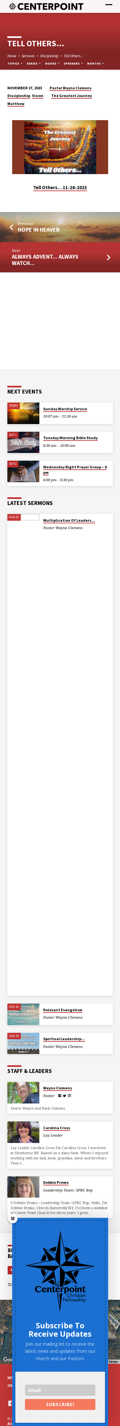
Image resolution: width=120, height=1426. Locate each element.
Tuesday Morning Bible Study (70, 437)
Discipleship (49, 56)
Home (11, 56)
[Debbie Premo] (23, 1187)
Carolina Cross (56, 1127)
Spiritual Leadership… (64, 1038)
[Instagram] (69, 1095)
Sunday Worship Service (65, 408)
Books (51, 63)
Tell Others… (74, 56)
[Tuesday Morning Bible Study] (23, 442)
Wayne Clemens (57, 1087)
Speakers (72, 63)
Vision (38, 95)
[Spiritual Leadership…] (23, 1043)
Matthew (15, 103)
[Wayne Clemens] (23, 1092)
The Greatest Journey (71, 95)
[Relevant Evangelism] (23, 1014)
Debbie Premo (55, 1182)
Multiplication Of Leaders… (69, 520)
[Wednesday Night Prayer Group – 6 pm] (23, 471)
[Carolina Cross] (23, 1132)
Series (32, 63)
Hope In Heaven (39, 229)
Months (94, 63)
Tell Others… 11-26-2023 (60, 187)
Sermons (28, 56)
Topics (13, 63)
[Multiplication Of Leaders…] (23, 755)
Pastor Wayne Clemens (71, 87)
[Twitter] (65, 1095)
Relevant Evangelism (62, 1009)
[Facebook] (60, 1095)
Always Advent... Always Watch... (45, 260)
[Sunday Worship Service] (23, 413)
